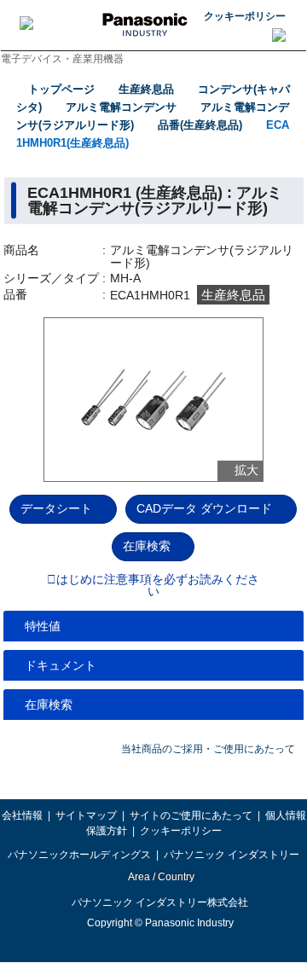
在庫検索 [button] (48, 705)
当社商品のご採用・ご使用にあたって (208, 749)
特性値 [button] (43, 626)
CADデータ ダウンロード (204, 508)
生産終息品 (146, 89)
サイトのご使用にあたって (191, 815)
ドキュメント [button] (60, 665)
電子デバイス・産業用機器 (62, 59)
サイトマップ (86, 815)
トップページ (61, 89)
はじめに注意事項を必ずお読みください (157, 586)
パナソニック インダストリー (231, 855)
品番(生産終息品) (200, 125)
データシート (56, 508)
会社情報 (22, 815)
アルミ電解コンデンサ (121, 107)
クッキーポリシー (245, 16)
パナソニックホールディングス (79, 855)
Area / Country (160, 877)
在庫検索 (147, 546)
